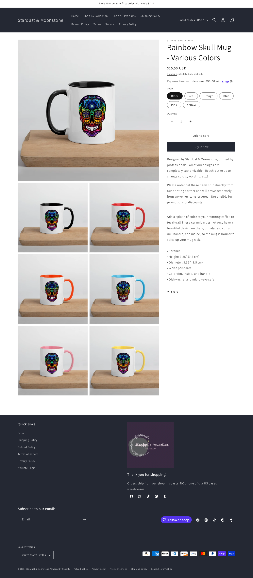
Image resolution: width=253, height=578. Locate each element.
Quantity (172, 113)
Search (22, 433)
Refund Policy (26, 447)
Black (174, 96)
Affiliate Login (27, 468)
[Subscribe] (84, 519)
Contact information (161, 569)
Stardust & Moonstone (37, 569)
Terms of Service (28, 454)
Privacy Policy (26, 461)
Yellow (191, 105)
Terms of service (118, 569)
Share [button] (174, 292)
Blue (226, 96)
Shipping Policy (27, 440)
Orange (208, 96)
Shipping (172, 73)
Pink (174, 105)
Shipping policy (139, 569)
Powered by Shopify (60, 569)
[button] (214, 20)
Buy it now (201, 147)
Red (191, 96)
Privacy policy (99, 569)
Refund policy (81, 569)
